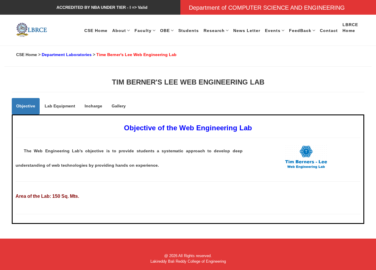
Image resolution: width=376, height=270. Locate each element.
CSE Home (26, 54)
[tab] (26, 106)
